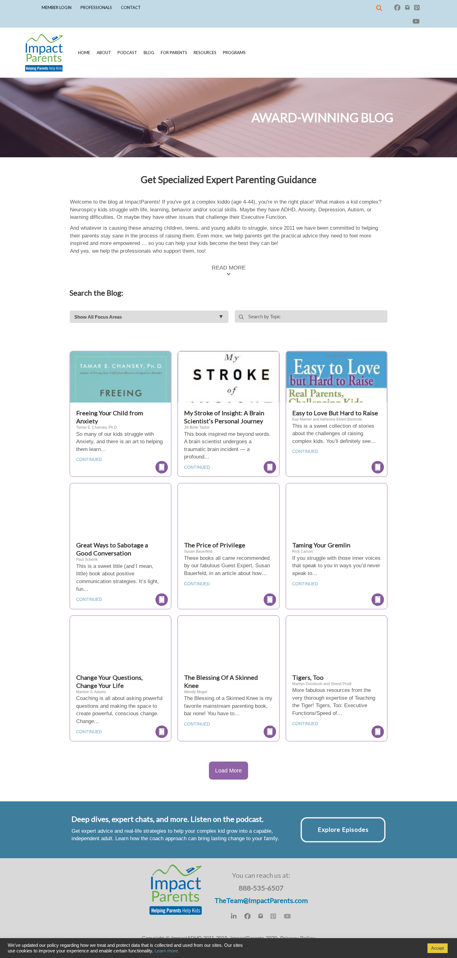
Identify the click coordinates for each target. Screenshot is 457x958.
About (104, 52)
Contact (131, 7)
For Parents (174, 52)
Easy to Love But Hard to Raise (335, 413)
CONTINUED (89, 459)
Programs (234, 52)
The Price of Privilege (214, 545)
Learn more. (167, 950)
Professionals (96, 7)
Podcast (127, 52)
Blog (149, 52)
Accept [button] (437, 948)
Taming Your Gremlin (321, 545)
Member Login (57, 7)
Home (84, 52)
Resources (205, 52)
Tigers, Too (308, 677)
